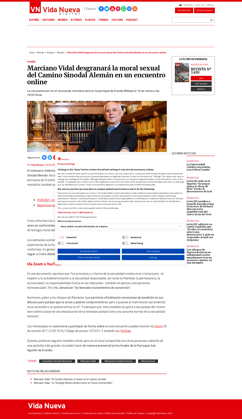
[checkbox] (61, 237)
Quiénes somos (51, 413)
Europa (50, 52)
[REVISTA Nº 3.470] (182, 72)
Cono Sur (199, 5)
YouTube (125, 330)
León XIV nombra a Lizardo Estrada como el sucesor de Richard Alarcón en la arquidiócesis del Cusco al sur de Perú (200, 208)
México (210, 5)
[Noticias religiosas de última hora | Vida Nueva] (54, 9)
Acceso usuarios (204, 10)
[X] (50, 157)
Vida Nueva (37, 165)
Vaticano (48, 20)
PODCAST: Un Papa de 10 (53, 200)
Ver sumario (201, 83)
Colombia (187, 5)
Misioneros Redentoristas (119, 361)
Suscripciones (184, 10)
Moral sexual (148, 361)
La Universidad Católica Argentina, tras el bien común (199, 167)
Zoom (158, 326)
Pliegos (90, 20)
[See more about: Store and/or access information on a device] (180, 226)
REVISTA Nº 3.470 (201, 71)
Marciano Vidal (88, 361)
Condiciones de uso (70, 413)
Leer (201, 78)
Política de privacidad (114, 413)
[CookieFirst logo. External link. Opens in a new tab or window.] (63, 159)
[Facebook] (44, 157)
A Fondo (76, 20)
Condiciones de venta (92, 413)
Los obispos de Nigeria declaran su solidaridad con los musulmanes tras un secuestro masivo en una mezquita (199, 256)
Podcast (132, 20)
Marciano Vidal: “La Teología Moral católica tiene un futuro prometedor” (73, 383)
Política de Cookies (135, 413)
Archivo (201, 89)
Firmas (103, 20)
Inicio (31, 52)
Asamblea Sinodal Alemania (57, 361)
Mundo (62, 20)
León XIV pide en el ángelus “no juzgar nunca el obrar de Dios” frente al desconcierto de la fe (199, 186)
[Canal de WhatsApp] (123, 8)
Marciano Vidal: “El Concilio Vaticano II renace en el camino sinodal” (70, 379)
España (34, 20)
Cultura (117, 20)
